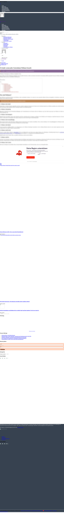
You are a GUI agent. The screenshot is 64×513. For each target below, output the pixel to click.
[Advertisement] (26, 323)
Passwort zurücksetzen (6, 10)
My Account (4, 58)
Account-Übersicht (5, 8)
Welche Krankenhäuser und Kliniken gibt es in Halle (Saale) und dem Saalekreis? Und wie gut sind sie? (19, 310)
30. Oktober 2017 (3, 64)
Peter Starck (3, 62)
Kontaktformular (20, 427)
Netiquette (3, 439)
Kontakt (3, 436)
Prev (1, 163)
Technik (2, 63)
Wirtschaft (6, 63)
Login (3, 5)
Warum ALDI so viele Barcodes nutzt (8, 335)
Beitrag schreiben (5, 7)
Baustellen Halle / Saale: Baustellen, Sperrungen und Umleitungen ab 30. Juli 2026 (16, 336)
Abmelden (3, 11)
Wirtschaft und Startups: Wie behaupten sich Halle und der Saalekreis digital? (15, 301)
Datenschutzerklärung (5, 438)
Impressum (4, 437)
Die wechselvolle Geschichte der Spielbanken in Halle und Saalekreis (14, 338)
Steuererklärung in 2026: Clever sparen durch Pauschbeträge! (11, 231)
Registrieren (4, 6)
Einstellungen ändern (5, 9)
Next (1, 164)
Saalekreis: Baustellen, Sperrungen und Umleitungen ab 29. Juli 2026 (14, 337)
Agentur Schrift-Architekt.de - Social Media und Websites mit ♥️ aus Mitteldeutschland (36, 510)
